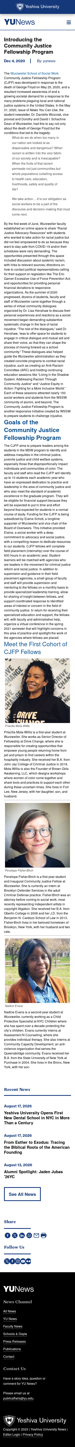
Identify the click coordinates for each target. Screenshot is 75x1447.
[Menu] (69, 22)
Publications (12, 1349)
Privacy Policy (33, 1434)
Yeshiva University (37, 7)
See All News (22, 1194)
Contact (8, 1356)
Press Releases (14, 1341)
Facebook (12, 1261)
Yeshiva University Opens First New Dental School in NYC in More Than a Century (37, 1117)
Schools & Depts (15, 1333)
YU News (10, 1318)
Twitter (7, 1261)
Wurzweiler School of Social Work (34, 73)
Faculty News (12, 1326)
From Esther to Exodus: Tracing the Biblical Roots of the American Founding (37, 1147)
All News (9, 1311)
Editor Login (11, 1434)
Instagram (18, 1261)
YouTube (23, 1261)
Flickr (28, 1261)
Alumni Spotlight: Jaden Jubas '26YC (33, 1174)
